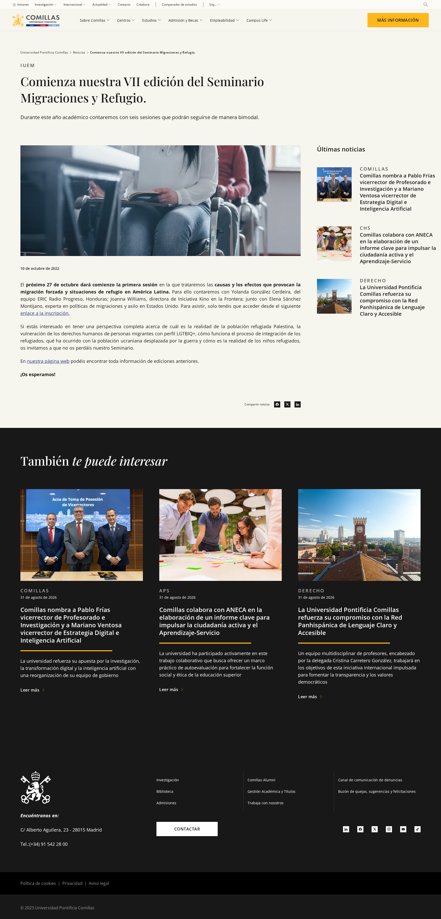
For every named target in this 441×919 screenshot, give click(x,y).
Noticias (79, 52)
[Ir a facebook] (275, 404)
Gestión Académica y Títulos (272, 791)
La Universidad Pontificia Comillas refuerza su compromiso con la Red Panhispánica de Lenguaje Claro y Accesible (392, 300)
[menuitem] (20, 4)
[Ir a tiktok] (417, 829)
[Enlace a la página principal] (38, 20)
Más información (398, 20)
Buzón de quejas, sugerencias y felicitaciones (377, 791)
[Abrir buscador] (426, 5)
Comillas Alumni (261, 779)
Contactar (187, 829)
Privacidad (72, 883)
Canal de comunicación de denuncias (370, 779)
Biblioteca (164, 791)
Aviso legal (99, 883)
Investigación (167, 779)
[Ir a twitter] (285, 404)
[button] (377, 194)
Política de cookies (38, 883)
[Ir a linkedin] (295, 404)
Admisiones (166, 802)
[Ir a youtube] (403, 829)
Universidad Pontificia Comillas (44, 52)
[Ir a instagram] (389, 829)
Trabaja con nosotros (266, 802)
